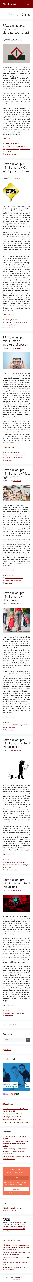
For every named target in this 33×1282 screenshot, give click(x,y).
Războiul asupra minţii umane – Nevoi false (14, 596)
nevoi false (8, 725)
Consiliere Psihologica (13, 1240)
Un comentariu (10, 327)
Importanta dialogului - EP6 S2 (13, 1120)
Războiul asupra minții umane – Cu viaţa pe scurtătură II (16, 31)
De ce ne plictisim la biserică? (18, 1149)
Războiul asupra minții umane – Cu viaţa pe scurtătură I (16, 169)
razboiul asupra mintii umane (12, 457)
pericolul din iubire (12, 149)
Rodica (5, 1156)
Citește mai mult (8, 138)
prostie (23, 455)
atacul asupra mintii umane (14, 578)
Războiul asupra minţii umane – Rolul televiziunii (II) (16, 743)
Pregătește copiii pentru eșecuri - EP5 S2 (16, 1122)
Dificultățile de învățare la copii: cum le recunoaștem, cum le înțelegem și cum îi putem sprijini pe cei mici (16, 1247)
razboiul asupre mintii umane (14, 1013)
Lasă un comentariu (11, 154)
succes (15, 325)
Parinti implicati (10, 1104)
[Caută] (28, 1040)
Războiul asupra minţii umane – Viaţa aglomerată (16, 473)
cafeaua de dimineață (10, 1136)
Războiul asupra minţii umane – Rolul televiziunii (16, 883)
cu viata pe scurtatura (12, 146)
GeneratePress (16, 1279)
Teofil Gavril (18, 1222)
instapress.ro (7, 1151)
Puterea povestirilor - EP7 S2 (12, 1117)
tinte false (11, 727)
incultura (8, 455)
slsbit (10, 325)
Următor (12, 1025)
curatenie (6, 580)
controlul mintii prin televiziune (15, 862)
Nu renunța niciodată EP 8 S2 (13, 1114)
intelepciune (16, 455)
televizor (9, 867)
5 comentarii (9, 460)
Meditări (7, 144)
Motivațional (15, 144)
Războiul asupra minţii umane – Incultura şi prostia (15, 341)
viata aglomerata (15, 580)
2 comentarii (9, 583)
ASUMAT (7, 1050)
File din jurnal (10, 4)
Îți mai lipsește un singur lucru (13, 1141)
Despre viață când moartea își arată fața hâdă (16, 1144)
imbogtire (8, 322)
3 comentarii (9, 1016)
